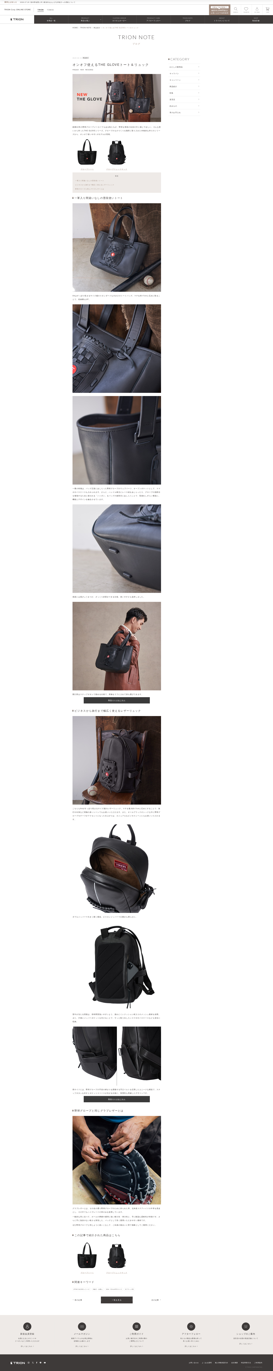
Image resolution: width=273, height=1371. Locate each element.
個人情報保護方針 (221, 1362)
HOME (75, 27)
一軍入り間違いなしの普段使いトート (89, 180)
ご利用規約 (258, 1362)
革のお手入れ (175, 112)
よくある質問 (207, 1362)
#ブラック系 (129, 1289)
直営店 (172, 99)
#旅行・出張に (98, 1289)
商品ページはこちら (116, 700)
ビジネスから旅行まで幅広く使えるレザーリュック (94, 185)
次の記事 (155, 1300)
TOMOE (50, 10)
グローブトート (87, 169)
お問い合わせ (194, 1362)
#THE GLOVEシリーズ (82, 1289)
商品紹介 (97, 27)
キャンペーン (175, 80)
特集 (171, 93)
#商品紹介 (76, 69)
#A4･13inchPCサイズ (114, 1289)
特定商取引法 (246, 1362)
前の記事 (78, 1300)
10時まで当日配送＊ (219, 7)
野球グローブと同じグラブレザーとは (89, 189)
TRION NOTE (85, 27)
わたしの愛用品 (176, 67)
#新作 (82, 69)
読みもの (173, 106)
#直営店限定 (89, 69)
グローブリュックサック (116, 169)
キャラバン (174, 73)
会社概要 (234, 1362)
